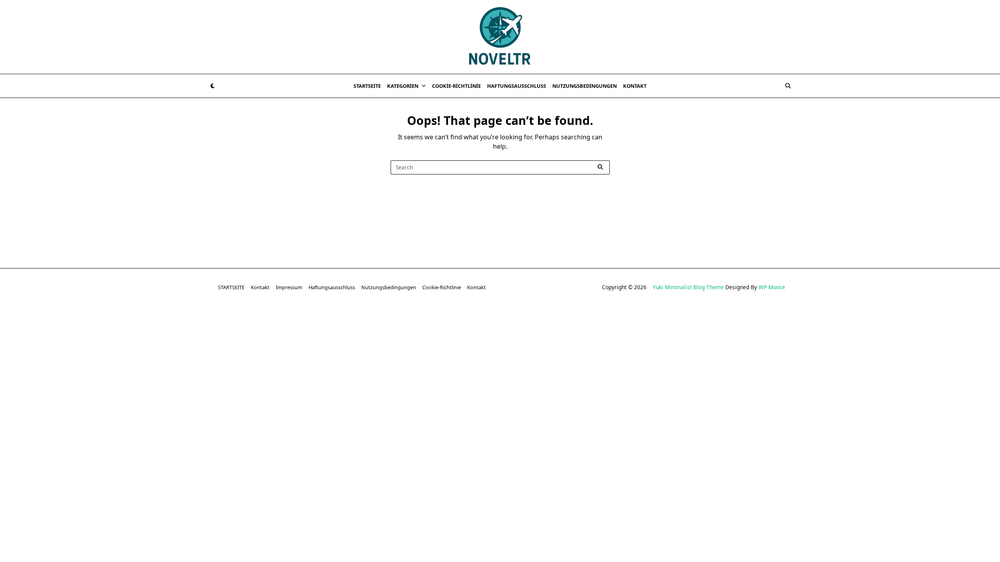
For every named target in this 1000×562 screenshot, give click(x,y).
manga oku (478, 328)
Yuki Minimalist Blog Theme (688, 287)
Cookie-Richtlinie (456, 85)
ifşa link (405, 328)
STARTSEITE (367, 85)
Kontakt (634, 85)
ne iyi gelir (665, 328)
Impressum (289, 287)
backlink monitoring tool (744, 328)
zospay (510, 328)
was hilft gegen (547, 328)
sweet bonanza (44, 318)
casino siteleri (175, 318)
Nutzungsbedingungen (584, 85)
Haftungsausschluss (516, 85)
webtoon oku (439, 328)
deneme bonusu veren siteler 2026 (588, 318)
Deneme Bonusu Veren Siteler (496, 318)
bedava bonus (322, 318)
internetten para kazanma (609, 328)
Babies (696, 328)
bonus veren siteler (227, 318)
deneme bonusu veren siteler (111, 318)
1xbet (356, 318)
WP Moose (772, 287)
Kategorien (402, 85)
